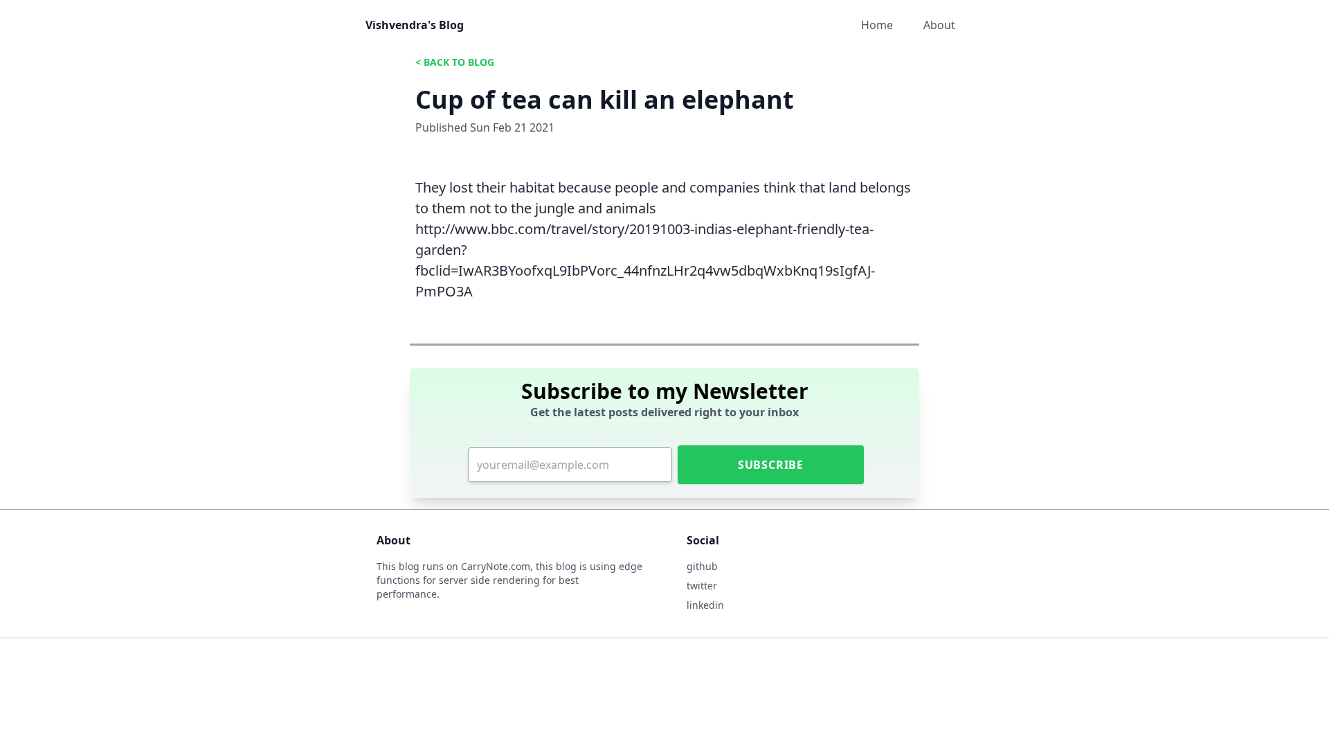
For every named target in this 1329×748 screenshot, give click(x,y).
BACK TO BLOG (459, 62)
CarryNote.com (495, 566)
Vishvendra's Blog (414, 25)
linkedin (705, 605)
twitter (702, 585)
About (939, 25)
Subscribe (771, 464)
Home (877, 25)
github (702, 566)
